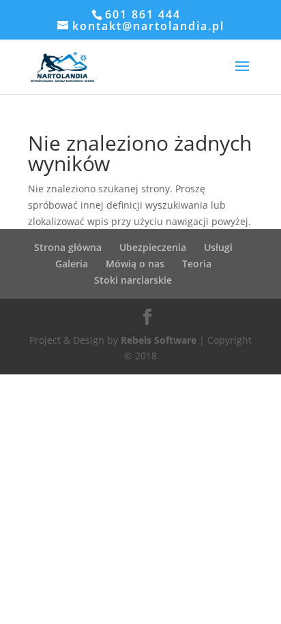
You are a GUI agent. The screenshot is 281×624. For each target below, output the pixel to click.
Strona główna (68, 247)
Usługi (218, 247)
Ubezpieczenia (152, 247)
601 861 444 (143, 14)
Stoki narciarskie (133, 279)
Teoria (196, 263)
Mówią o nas (135, 263)
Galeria (71, 263)
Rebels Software (158, 339)
